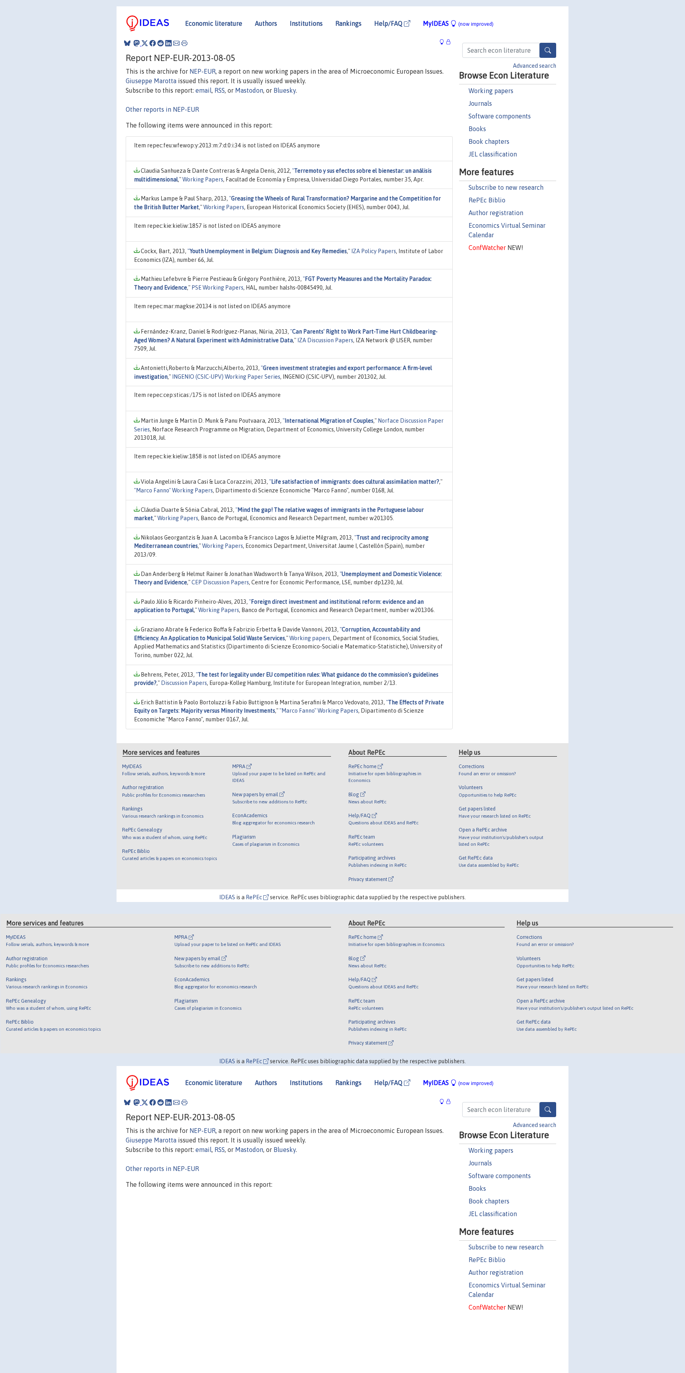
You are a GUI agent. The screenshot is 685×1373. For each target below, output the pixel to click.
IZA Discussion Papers (325, 340)
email (203, 90)
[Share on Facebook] (152, 43)
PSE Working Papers (217, 287)
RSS (219, 90)
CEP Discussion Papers (220, 582)
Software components (500, 116)
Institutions (306, 23)
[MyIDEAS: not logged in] (444, 42)
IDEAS (227, 897)
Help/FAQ (389, 23)
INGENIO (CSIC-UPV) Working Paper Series (226, 377)
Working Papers (202, 179)
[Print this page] (184, 43)
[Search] (548, 50)
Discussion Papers (184, 683)
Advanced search (534, 66)
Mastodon (249, 90)
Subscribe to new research (506, 187)
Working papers (491, 90)
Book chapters (489, 141)
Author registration (496, 212)
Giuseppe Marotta (151, 80)
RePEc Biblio (487, 200)
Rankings (348, 23)
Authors (266, 23)
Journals (480, 103)
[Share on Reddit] (160, 43)
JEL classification (493, 154)
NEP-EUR (202, 71)
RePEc (254, 897)
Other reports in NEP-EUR (162, 109)
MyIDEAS (458, 23)
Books (477, 128)
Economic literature (213, 23)
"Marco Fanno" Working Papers (173, 490)
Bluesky (285, 90)
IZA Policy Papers (373, 251)
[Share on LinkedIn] (168, 43)
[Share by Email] (176, 43)
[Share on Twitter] (145, 43)
